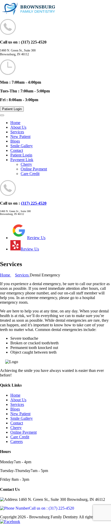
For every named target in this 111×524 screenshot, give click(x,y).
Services (17, 132)
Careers (16, 441)
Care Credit (30, 173)
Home (15, 122)
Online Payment (34, 169)
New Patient (20, 136)
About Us (18, 127)
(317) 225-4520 (33, 203)
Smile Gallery (21, 146)
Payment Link (21, 160)
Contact (16, 150)
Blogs (15, 141)
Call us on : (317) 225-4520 (51, 508)
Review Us (36, 237)
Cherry (26, 164)
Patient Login (12, 109)
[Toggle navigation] (2, 115)
